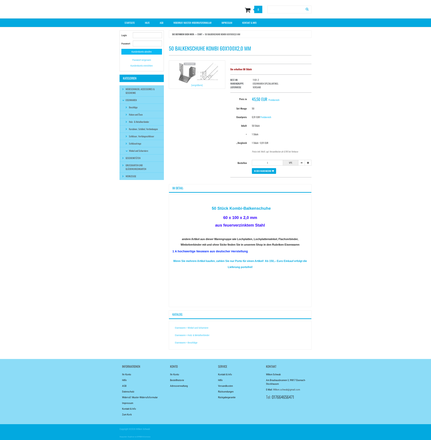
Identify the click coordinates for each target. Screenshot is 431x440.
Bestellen (242, 163)
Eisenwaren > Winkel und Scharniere (191, 327)
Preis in (243, 99)
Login (124, 35)
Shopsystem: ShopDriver (127, 437)
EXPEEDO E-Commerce (143, 437)
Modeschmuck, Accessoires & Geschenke (140, 91)
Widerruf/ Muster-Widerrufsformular (192, 22)
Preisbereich (274, 100)
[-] (301, 163)
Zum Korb (127, 414)
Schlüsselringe (135, 143)
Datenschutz (128, 391)
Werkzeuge (131, 176)
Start (199, 34)
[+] (308, 163)
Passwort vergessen (141, 60)
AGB (161, 22)
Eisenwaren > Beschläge (186, 342)
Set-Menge (241, 108)
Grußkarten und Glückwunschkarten (136, 167)
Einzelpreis (241, 117)
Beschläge (133, 107)
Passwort (125, 43)
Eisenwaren (131, 100)
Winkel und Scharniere (138, 150)
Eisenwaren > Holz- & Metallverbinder (192, 335)
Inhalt (244, 125)
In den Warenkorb (263, 171)
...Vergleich (241, 143)
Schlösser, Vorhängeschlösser (141, 136)
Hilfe (147, 22)
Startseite (130, 22)
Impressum (227, 22)
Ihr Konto (126, 374)
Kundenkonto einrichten (141, 65)
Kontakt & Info (249, 22)
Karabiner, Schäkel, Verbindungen (143, 129)
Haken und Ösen (136, 114)
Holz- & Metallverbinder (139, 121)
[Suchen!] (307, 9)
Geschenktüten (133, 158)
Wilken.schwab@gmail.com (286, 389)
